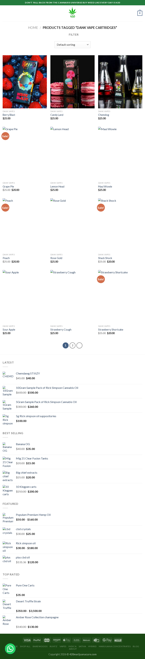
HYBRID (92, 646)
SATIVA (82, 646)
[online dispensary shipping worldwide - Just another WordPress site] (72, 13)
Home (33, 28)
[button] (10, 648)
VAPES (63, 646)
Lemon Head (57, 186)
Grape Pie (8, 186)
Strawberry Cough (60, 329)
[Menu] (5, 13)
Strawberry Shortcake (110, 329)
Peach (6, 258)
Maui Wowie (105, 186)
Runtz (53, 646)
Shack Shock (105, 258)
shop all (25, 646)
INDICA (72, 646)
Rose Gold (56, 258)
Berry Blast (9, 114)
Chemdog (103, 114)
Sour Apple (9, 329)
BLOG (136, 646)
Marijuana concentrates (114, 646)
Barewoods (40, 646)
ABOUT (73, 648)
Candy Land (56, 114)
